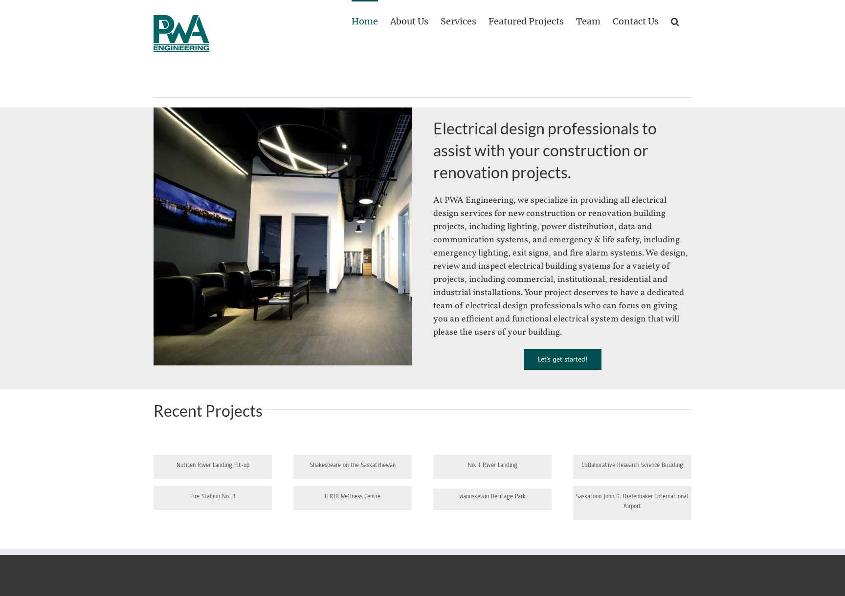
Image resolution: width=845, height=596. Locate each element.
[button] (675, 20)
